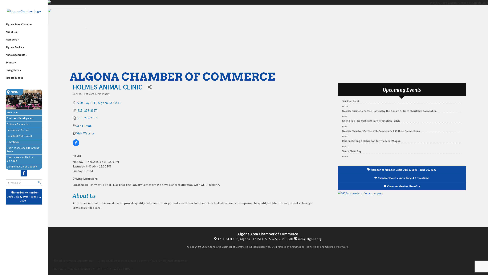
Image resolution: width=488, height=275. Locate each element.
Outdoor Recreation (18, 124)
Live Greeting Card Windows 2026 (362, 156)
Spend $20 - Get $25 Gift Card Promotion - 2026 (371, 116)
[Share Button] (149, 87)
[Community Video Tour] (24, 99)
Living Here (12, 70)
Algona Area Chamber (19, 24)
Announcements (16, 55)
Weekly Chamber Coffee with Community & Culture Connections (381, 126)
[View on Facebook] (76, 145)
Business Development (20, 118)
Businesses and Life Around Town (23, 150)
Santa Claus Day (352, 146)
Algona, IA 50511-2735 (244, 239)
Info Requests (14, 77)
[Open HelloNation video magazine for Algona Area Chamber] (14, 92)
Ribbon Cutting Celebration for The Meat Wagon (371, 136)
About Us (11, 32)
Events (10, 62)
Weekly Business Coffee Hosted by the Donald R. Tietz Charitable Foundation (389, 106)
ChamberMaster (329, 246)
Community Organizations (22, 166)
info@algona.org (309, 239)
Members (11, 39)
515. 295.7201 (284, 239)
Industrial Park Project (19, 136)
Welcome (12, 112)
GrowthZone (297, 246)
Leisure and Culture (18, 130)
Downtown (13, 142)
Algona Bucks (14, 47)
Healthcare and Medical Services (20, 159)
